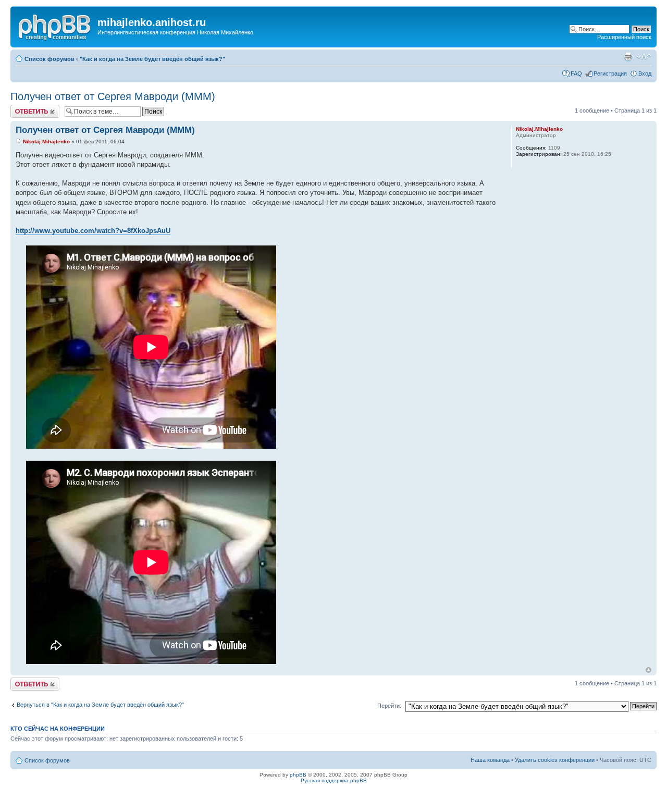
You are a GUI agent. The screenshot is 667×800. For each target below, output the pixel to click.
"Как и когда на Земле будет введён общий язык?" (152, 59)
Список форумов (49, 59)
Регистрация (610, 73)
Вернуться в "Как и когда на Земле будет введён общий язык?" (100, 704)
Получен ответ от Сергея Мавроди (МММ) (112, 96)
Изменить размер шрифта (643, 56)
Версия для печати (628, 56)
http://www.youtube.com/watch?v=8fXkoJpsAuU (93, 231)
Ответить (22, 108)
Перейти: (389, 706)
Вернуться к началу (648, 670)
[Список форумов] (55, 25)
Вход (644, 73)
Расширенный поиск (624, 37)
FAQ (576, 73)
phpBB (298, 775)
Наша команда (490, 760)
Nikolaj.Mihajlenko (46, 141)
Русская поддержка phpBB (334, 780)
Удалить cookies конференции (555, 760)
